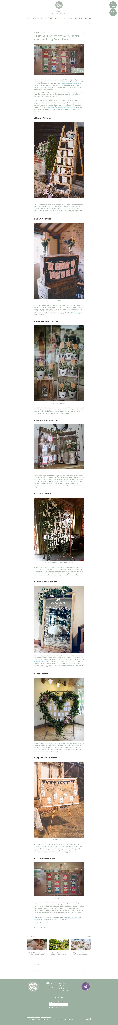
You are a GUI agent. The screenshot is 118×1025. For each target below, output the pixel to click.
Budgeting (66, 23)
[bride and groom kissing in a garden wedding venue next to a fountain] (59, 944)
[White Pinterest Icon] (62, 997)
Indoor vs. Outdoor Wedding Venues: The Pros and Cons (59, 954)
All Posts (29, 23)
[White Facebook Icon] (59, 997)
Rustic (46, 922)
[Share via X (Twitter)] (37, 927)
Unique (42, 922)
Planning (51, 23)
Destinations (58, 23)
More (78, 23)
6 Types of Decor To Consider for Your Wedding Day (81, 954)
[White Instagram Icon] (56, 997)
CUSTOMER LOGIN (63, 990)
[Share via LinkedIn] (41, 927)
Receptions (44, 23)
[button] (70, 18)
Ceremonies (36, 23)
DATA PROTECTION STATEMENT (33, 1017)
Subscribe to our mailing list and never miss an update (57, 1002)
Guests (72, 23)
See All (89, 936)
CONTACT (61, 989)
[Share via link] (44, 927)
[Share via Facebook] (34, 927)
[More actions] (83, 32)
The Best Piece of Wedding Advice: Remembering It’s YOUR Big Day (37, 954)
